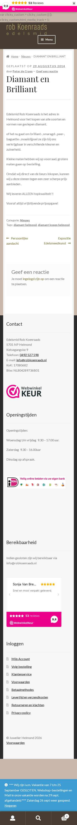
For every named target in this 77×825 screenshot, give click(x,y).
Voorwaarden (20, 682)
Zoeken (38, 818)
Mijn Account (20, 659)
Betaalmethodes (22, 689)
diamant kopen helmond (54, 225)
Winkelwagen (59, 815)
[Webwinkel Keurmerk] (24, 391)
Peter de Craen (23, 71)
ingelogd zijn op (33, 279)
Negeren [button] (10, 805)
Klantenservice (21, 674)
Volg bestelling (21, 666)
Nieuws (26, 56)
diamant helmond (25, 225)
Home (14, 56)
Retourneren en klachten (27, 705)
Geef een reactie (47, 71)
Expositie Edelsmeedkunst (57, 240)
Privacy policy (21, 713)
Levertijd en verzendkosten (29, 697)
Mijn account (13, 818)
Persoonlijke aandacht (17, 240)
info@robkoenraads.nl (31, 360)
